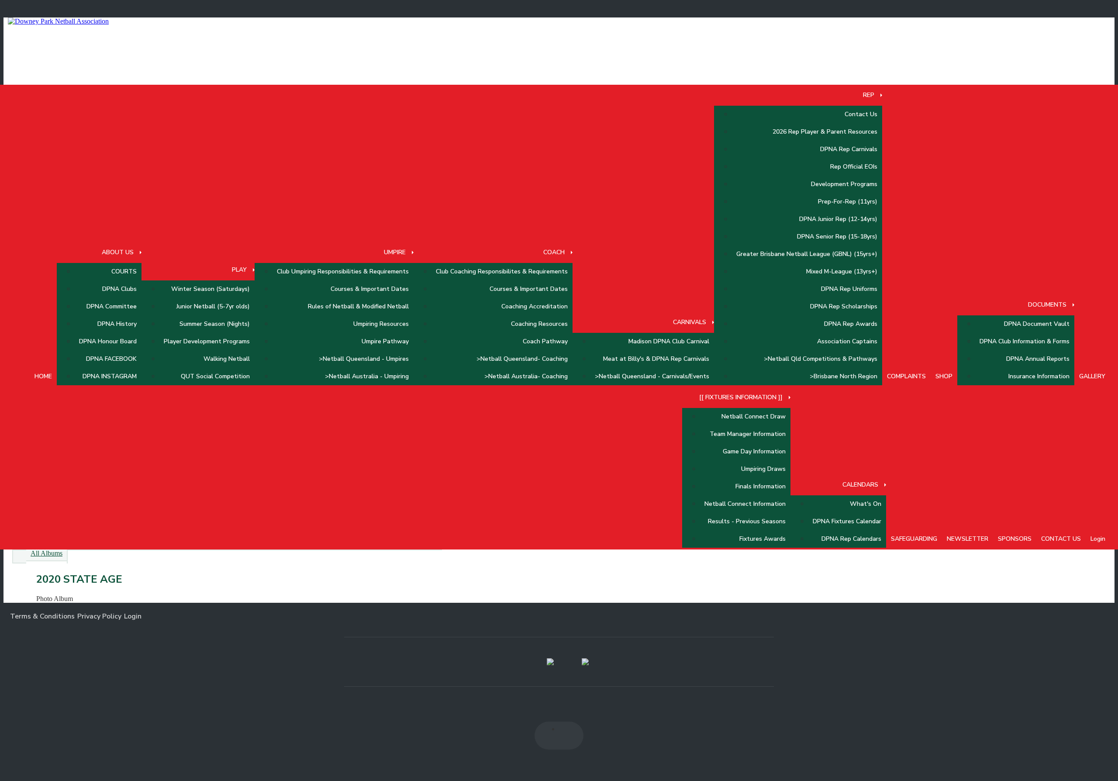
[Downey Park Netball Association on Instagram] (569, 736)
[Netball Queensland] (550, 661)
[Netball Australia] (585, 661)
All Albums (46, 553)
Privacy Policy (99, 616)
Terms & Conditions (42, 616)
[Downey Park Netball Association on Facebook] (549, 736)
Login (132, 616)
